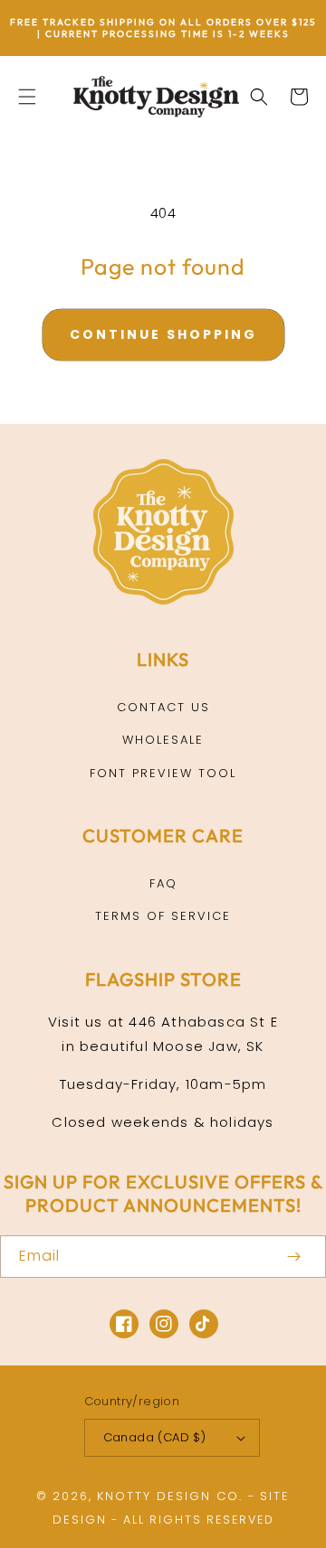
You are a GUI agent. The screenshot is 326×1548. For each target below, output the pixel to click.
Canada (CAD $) (154, 1437)
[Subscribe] (293, 1256)
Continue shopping (163, 334)
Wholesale (163, 739)
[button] (27, 97)
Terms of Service (163, 915)
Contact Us (163, 707)
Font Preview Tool (163, 773)
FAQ (163, 883)
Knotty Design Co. (170, 1496)
